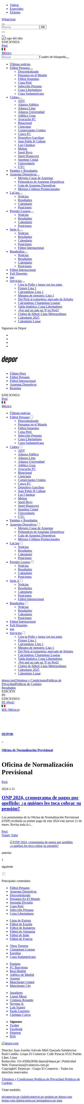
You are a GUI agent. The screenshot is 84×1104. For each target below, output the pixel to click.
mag (59, 1100)
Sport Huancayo (28, 156)
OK (43, 27)
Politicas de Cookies (28, 684)
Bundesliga (17, 251)
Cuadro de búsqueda (52, 57)
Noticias (23, 196)
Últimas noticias (20, 64)
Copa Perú (25, 82)
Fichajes (15, 12)
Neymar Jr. (17, 1003)
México (6, 53)
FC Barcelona (19, 967)
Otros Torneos (19, 946)
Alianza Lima (26, 108)
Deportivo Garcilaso (31, 137)
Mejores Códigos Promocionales (39, 189)
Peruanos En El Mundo (25, 899)
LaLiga (14, 192)
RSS (13, 1036)
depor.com (8, 680)
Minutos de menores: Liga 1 (36, 295)
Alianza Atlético (28, 104)
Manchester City (20, 985)
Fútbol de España (21, 924)
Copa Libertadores (30, 90)
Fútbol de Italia (19, 935)
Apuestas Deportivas (23, 174)
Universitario (26, 163)
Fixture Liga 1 (27, 288)
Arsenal (15, 978)
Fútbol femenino (28, 79)
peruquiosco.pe (46, 1100)
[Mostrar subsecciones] (31, 69)
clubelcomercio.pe (32, 1096)
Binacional (25, 123)
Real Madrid (18, 971)
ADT (21, 101)
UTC (21, 167)
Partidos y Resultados (24, 170)
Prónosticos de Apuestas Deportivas (41, 181)
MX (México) (11, 709)
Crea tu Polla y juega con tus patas (40, 284)
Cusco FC (24, 134)
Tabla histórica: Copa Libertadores (40, 306)
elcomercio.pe (11, 1096)
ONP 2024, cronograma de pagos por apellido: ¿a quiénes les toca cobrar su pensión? (41, 803)
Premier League (20, 211)
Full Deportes (18, 273)
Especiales (16, 8)
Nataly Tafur (10, 835)
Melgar (22, 148)
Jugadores (16, 992)
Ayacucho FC (27, 119)
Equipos (15, 963)
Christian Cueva (20, 1014)
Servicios (16, 281)
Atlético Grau (26, 115)
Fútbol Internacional (31, 248)
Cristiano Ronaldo (21, 1000)
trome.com (8, 1100)
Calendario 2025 (28, 317)
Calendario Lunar (29, 321)
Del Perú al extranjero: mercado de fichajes (45, 299)
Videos (14, 5)
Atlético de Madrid (22, 974)
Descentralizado (28, 71)
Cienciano (24, 126)
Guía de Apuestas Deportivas (36, 185)
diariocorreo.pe (25, 1100)
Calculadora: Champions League (39, 303)
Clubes (14, 97)
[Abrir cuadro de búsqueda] (3, 24)
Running (15, 388)
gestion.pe (51, 1096)
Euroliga (15, 953)
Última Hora (18, 373)
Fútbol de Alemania (22, 931)
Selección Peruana (30, 86)
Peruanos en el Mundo (32, 75)
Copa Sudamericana (31, 93)
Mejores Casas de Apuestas (35, 178)
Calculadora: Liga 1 (30, 292)
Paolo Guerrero (20, 1011)
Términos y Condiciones (31, 680)
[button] (42, 695)
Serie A (14, 229)
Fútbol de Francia (21, 939)
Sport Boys (25, 152)
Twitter (14, 1025)
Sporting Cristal (28, 159)
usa (12, 277)
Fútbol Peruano (20, 68)
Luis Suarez (17, 1007)
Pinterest (15, 1032)
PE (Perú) (8, 702)
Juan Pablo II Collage (32, 141)
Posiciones (25, 207)
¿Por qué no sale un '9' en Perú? (38, 310)
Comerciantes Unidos (32, 130)
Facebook (16, 1029)
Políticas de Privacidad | (50, 1079)
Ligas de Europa (20, 920)
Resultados (25, 200)
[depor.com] (10, 366)
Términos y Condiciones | (18, 1079)
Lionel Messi (18, 996)
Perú (5, 45)
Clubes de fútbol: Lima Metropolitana (42, 314)
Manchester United (22, 982)
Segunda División (21, 902)
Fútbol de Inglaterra (22, 928)
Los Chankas (26, 145)
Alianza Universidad (31, 112)
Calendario (25, 203)
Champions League (22, 949)
